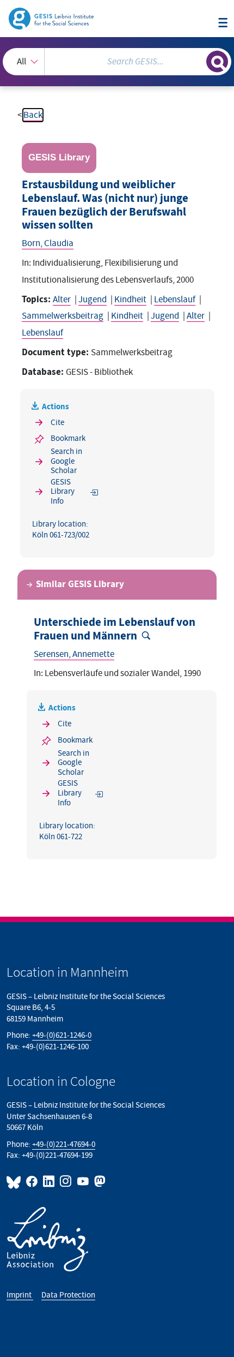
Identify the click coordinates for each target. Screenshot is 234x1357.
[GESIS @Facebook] (32, 1181)
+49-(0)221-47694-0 (63, 1144)
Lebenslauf (174, 300)
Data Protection (68, 1295)
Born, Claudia (47, 243)
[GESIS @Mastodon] (99, 1181)
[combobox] (117, 61)
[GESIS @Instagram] (66, 1181)
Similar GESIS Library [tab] (80, 584)
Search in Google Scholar (66, 461)
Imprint (20, 1295)
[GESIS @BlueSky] (15, 1181)
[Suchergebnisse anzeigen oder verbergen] (217, 61)
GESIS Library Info (63, 491)
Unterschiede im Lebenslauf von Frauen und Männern (114, 629)
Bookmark (68, 438)
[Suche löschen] (197, 60)
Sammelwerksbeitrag (62, 316)
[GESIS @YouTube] (83, 1181)
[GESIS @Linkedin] (49, 1181)
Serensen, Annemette (74, 654)
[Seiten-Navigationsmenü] (222, 23)
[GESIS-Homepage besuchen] (52, 18)
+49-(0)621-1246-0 (61, 1035)
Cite (57, 422)
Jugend (92, 300)
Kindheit (130, 300)
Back (32, 115)
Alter (62, 300)
